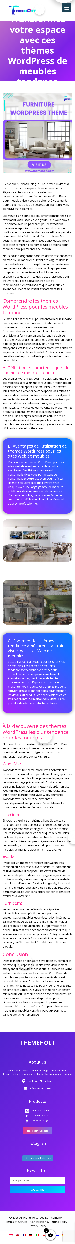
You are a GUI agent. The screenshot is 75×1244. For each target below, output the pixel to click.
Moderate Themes (40, 1110)
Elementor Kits (40, 1115)
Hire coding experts (37, 1130)
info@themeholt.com (41, 1088)
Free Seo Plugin (40, 1120)
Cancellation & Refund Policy (48, 1222)
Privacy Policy (37, 1226)
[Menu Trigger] (66, 7)
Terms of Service (16, 1222)
